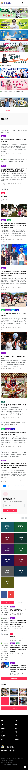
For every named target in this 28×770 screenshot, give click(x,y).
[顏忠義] (14, 35)
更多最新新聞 (14, 678)
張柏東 (4, 368)
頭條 (3, 193)
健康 (13, 310)
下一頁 (22, 486)
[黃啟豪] (14, 24)
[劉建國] (14, 58)
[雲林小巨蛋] (14, 102)
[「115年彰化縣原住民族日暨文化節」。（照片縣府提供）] (14, 299)
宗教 (3, 401)
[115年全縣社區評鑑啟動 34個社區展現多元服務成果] (14, 692)
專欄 (2, 739)
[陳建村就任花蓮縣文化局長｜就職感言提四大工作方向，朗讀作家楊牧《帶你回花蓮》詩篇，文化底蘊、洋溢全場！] (5, 701)
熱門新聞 (20, 602)
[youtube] (11, 594)
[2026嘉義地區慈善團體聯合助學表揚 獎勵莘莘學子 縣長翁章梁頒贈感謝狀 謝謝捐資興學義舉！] (14, 161)
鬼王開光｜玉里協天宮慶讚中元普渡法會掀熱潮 (13, 405)
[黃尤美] (14, 47)
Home (2, 110)
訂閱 (7, 510)
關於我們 (15, 758)
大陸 (16, 736)
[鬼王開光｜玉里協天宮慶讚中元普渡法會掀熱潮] (14, 385)
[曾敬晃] (14, 73)
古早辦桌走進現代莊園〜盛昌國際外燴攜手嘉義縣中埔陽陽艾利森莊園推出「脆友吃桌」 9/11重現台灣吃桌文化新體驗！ (13, 225)
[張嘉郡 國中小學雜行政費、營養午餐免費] (14, 92)
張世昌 (4, 446)
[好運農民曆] (14, 189)
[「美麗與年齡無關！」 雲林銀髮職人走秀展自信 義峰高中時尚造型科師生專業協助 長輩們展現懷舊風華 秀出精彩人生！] (14, 254)
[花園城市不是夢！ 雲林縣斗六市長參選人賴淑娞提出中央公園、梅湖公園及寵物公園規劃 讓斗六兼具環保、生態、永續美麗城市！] (14, 454)
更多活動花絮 (14, 708)
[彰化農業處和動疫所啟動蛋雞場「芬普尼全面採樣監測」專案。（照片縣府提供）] (23, 701)
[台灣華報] (6, 3)
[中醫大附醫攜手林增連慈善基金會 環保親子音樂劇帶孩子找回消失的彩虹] (14, 424)
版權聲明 (11, 760)
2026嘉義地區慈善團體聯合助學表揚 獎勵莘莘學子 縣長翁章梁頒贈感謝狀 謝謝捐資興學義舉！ (18, 622)
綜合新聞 (4, 136)
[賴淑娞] (14, 84)
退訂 (14, 510)
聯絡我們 (20, 758)
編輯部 (4, 199)
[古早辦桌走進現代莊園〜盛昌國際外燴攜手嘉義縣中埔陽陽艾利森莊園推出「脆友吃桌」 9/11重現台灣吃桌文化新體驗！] (14, 210)
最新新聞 (8, 602)
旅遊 (9, 220)
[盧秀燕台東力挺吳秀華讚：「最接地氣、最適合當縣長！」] (14, 341)
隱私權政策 (4, 760)
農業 (16, 724)
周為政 (4, 327)
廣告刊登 (3, 758)
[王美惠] (14, 13)
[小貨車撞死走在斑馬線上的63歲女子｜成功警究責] (14, 701)
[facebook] (4, 594)
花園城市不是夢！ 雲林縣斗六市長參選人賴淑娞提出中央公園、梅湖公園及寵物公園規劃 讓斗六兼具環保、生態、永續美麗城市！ (14, 465)
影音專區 (17, 739)
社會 (3, 310)
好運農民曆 (4, 196)
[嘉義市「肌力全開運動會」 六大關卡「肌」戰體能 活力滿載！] (14, 131)
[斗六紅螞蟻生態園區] (14, 66)
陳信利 (4, 153)
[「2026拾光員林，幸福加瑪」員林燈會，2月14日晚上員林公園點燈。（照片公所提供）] (5, 692)
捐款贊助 (9, 758)
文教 (17, 310)
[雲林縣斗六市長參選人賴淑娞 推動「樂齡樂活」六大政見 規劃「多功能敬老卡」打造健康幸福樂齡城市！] (23, 692)
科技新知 (3, 736)
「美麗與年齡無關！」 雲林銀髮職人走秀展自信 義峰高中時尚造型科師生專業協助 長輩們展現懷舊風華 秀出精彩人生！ (14, 273)
